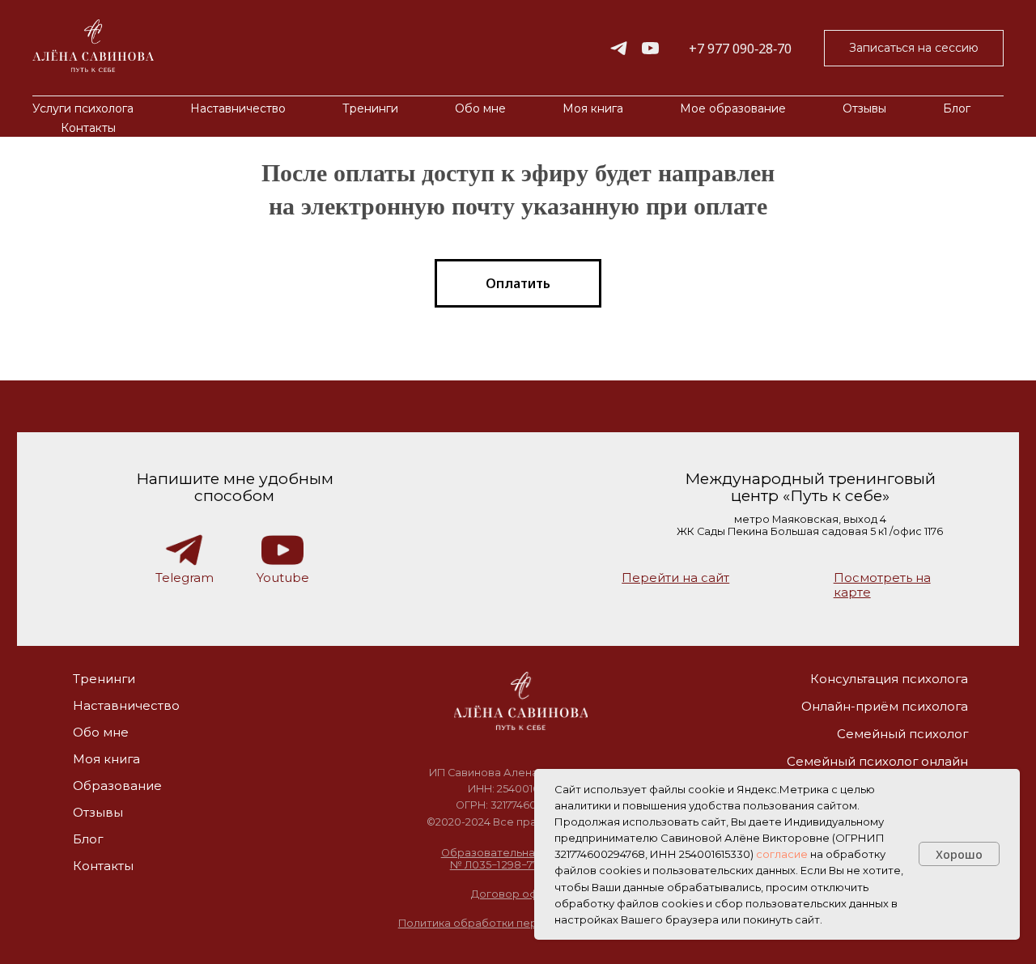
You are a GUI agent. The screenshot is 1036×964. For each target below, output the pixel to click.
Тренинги (104, 679)
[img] (520, 701)
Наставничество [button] (238, 108)
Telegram (184, 578)
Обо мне (480, 108)
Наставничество (126, 706)
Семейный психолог (902, 734)
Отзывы (864, 108)
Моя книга (593, 108)
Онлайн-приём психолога (884, 706)
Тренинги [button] (370, 108)
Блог (956, 108)
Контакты (88, 128)
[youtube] (650, 48)
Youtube (283, 578)
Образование (117, 786)
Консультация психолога (889, 679)
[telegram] (619, 48)
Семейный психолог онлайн (877, 761)
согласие (782, 853)
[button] (914, 48)
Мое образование (733, 108)
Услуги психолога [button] (83, 108)
